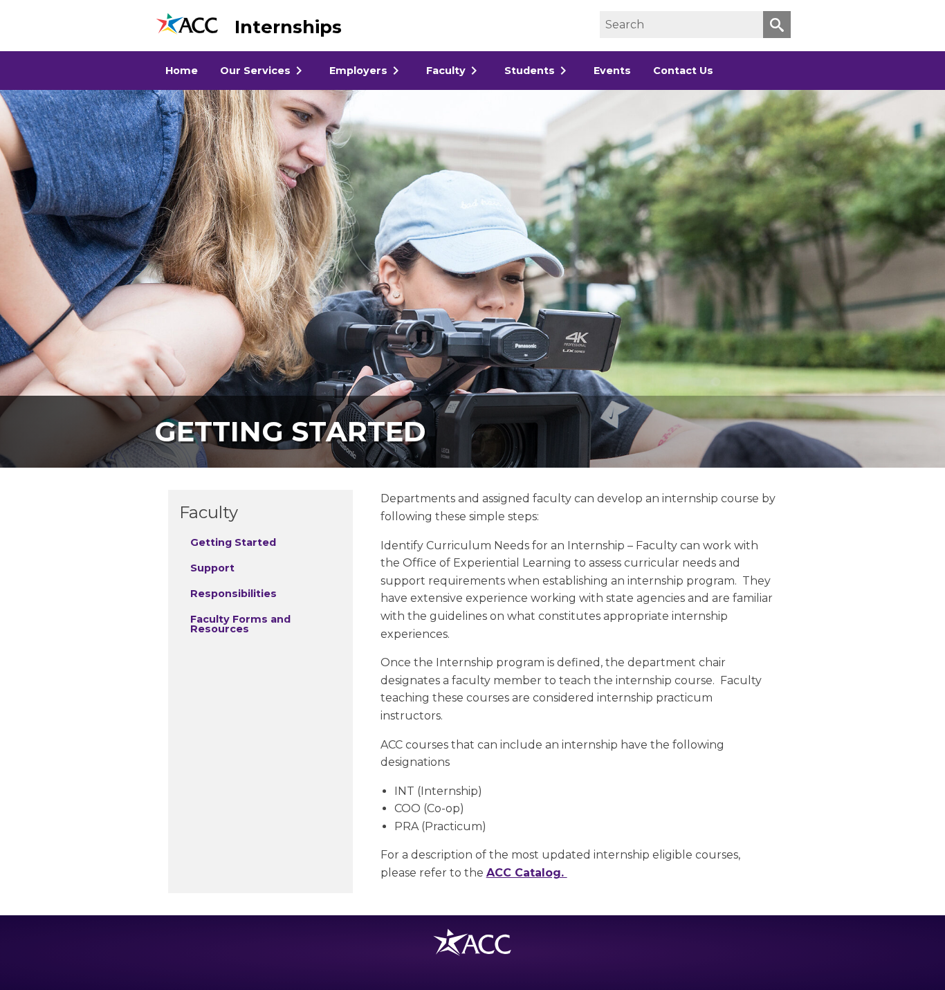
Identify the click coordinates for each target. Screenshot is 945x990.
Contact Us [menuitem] (683, 70)
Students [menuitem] (529, 70)
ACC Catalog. (526, 872)
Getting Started (233, 542)
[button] (777, 24)
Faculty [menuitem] (446, 70)
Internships (288, 27)
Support (212, 568)
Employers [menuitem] (358, 70)
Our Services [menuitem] (255, 70)
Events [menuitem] (612, 70)
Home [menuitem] (181, 70)
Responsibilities (233, 593)
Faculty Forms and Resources (240, 624)
